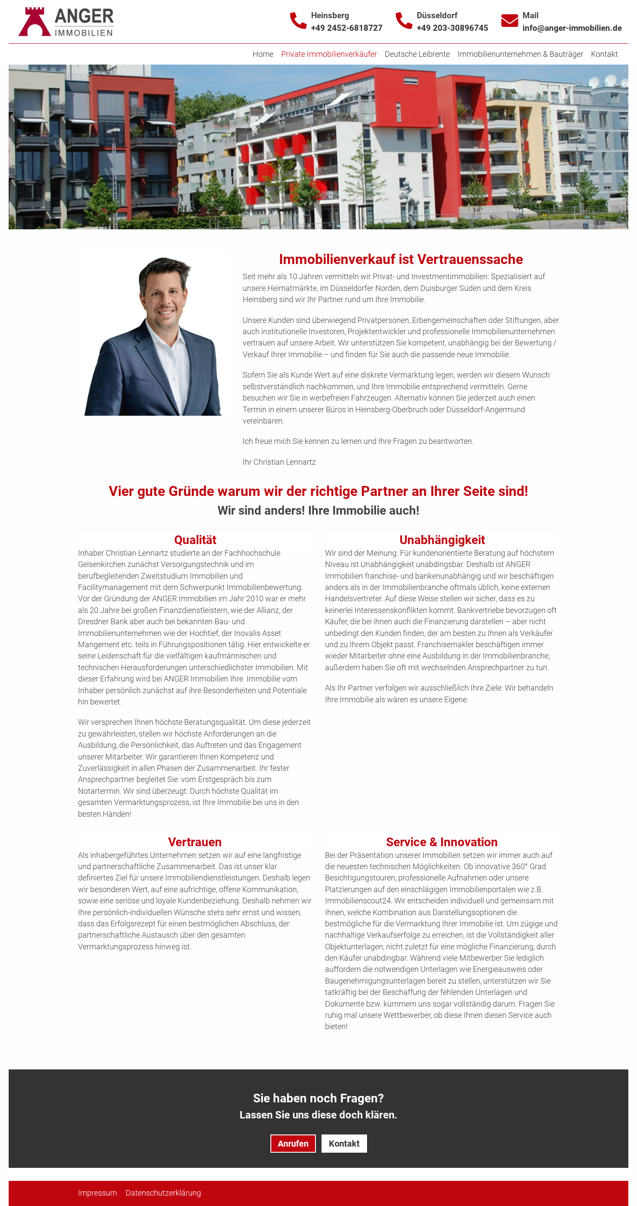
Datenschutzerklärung (163, 1193)
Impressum (97, 1193)
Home (263, 54)
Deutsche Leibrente (417, 54)
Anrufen (293, 1143)
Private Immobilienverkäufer (329, 54)
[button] (582, 136)
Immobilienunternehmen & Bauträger (520, 54)
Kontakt (344, 1143)
